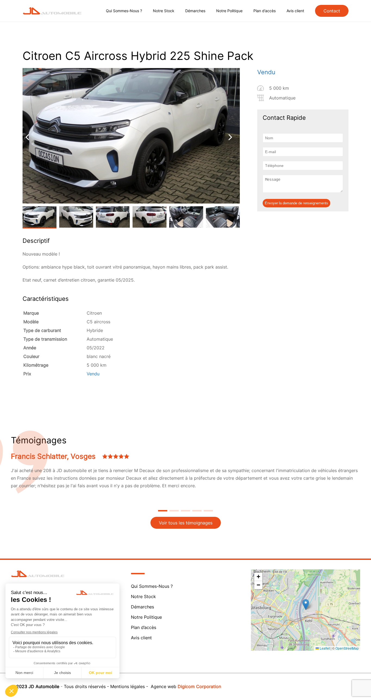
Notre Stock (163, 10)
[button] (305, 604)
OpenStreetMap (347, 648)
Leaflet (324, 648)
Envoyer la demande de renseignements (296, 203)
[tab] (162, 510)
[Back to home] (52, 11)
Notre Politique (229, 10)
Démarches (195, 10)
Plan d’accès (264, 10)
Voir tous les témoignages (185, 522)
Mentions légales (127, 686)
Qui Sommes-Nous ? (124, 10)
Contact (331, 11)
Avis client (295, 10)
